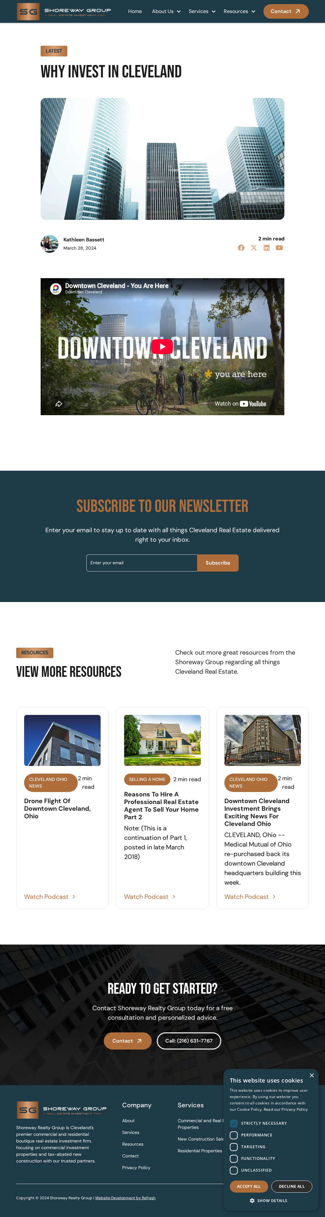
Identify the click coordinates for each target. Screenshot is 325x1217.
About (128, 1120)
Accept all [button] (249, 1186)
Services (199, 11)
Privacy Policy (136, 1167)
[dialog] (271, 1140)
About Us (163, 11)
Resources (236, 11)
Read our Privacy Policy (286, 1109)
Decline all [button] (292, 1186)
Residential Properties (200, 1151)
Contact (130, 1156)
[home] (63, 11)
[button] (165, 11)
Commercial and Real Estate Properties (206, 1124)
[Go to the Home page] (61, 1109)
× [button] (311, 1075)
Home (135, 11)
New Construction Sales (202, 1139)
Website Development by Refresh (125, 1198)
